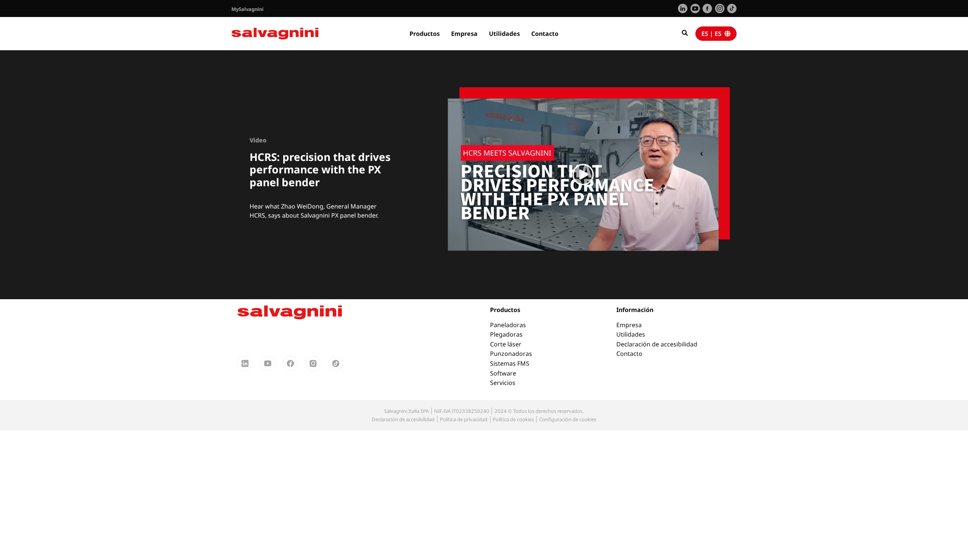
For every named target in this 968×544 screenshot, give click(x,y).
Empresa (464, 33)
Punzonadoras (511, 353)
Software (503, 373)
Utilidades (504, 33)
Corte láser (505, 344)
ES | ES (712, 33)
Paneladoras (508, 325)
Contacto (544, 33)
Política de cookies (513, 419)
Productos (425, 33)
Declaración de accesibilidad (656, 344)
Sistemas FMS (509, 363)
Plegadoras (506, 334)
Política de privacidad (463, 419)
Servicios (502, 383)
